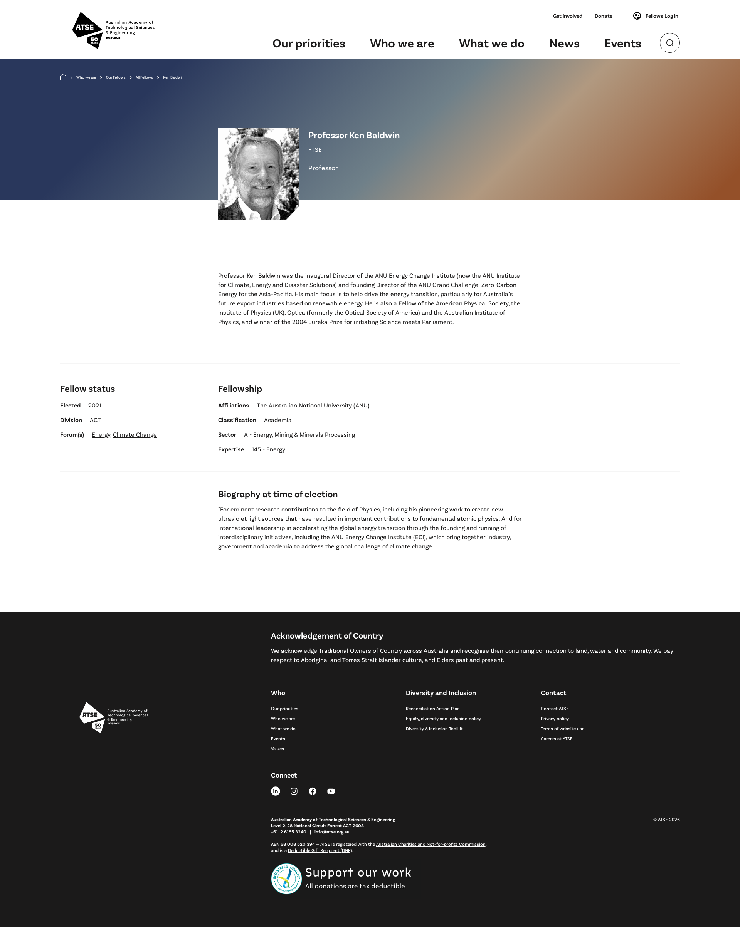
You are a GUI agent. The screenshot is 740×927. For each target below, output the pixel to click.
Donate (603, 15)
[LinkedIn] (275, 791)
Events (622, 42)
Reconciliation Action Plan (433, 708)
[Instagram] (294, 791)
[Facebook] (312, 791)
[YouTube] (331, 791)
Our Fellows (116, 77)
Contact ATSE (555, 708)
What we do (492, 42)
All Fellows (144, 77)
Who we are (402, 42)
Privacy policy (555, 718)
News (564, 42)
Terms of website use (562, 728)
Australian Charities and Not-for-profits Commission (431, 844)
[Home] (63, 77)
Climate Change (135, 434)
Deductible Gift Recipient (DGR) (320, 850)
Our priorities (308, 42)
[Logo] (114, 791)
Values (277, 748)
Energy (101, 434)
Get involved (567, 15)
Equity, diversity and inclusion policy (443, 718)
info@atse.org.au (332, 831)
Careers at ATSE (557, 738)
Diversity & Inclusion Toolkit (434, 728)
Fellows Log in (662, 15)
